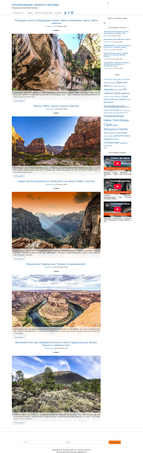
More (105, 148)
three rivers (117, 89)
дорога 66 (118, 135)
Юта (106, 132)
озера (107, 138)
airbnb (106, 79)
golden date (121, 79)
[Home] (109, 3)
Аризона (125, 93)
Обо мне (58, 13)
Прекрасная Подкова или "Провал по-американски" (56, 264)
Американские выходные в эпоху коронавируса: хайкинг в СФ (116, 32)
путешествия (112, 142)
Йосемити (108, 102)
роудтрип (124, 142)
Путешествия (49, 26)
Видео (30, 13)
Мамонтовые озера (110, 113)
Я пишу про (18, 13)
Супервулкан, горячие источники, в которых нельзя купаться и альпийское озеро (117, 64)
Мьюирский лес (122, 113)
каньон (127, 135)
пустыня (114, 138)
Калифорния (114, 106)
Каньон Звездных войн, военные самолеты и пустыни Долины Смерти (116, 54)
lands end (113, 83)
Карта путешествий (44, 13)
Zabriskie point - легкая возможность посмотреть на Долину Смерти (117, 46)
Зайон (129, 99)
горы (124, 132)
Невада (124, 120)
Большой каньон (109, 96)
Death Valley (112, 79)
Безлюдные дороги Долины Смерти (117, 39)
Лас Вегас (115, 110)
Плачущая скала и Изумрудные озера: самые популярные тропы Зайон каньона (56, 21)
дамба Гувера (108, 136)
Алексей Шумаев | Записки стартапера (35, 4)
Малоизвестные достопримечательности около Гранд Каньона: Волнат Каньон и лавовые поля (56, 343)
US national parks (115, 91)
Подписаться (114, 442)
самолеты (108, 145)
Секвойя (122, 129)
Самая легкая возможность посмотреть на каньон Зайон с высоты (56, 181)
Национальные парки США (114, 118)
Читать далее (19, 100)
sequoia (108, 89)
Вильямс (118, 96)
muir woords (121, 86)
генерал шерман (115, 133)
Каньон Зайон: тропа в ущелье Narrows (56, 106)
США (108, 124)
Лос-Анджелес (125, 110)
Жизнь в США (108, 36)
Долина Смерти (118, 99)
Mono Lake (113, 86)
